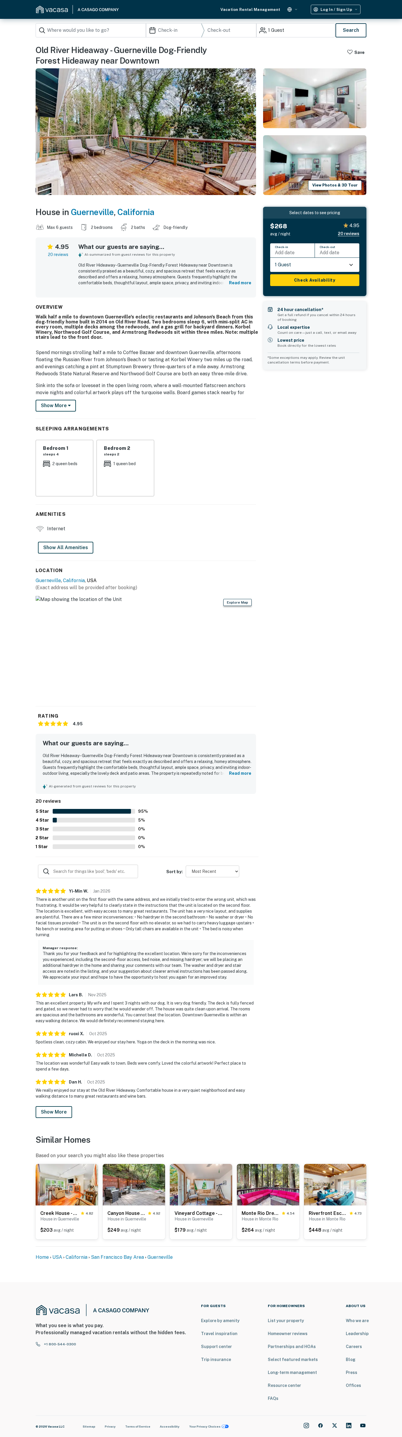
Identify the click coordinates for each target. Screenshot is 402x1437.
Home (42, 1257)
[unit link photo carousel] (67, 1184)
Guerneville (92, 212)
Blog (351, 1359)
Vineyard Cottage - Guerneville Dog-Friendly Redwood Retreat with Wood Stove (200, 1213)
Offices (353, 1385)
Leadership (357, 1333)
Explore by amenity (220, 1320)
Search (351, 30)
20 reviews (58, 254)
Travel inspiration (219, 1333)
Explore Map (237, 602)
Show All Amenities (65, 547)
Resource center (284, 1385)
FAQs (273, 1398)
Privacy (110, 1426)
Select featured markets (293, 1359)
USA (57, 1257)
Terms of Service (137, 1426)
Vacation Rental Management (250, 9)
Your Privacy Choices (204, 1426)
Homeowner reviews (288, 1333)
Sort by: (174, 871)
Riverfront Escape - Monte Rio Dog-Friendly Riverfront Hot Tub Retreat (328, 1213)
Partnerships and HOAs (292, 1346)
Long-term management (292, 1372)
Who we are (357, 1320)
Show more (54, 405)
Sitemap (89, 1426)
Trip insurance (216, 1359)
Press (351, 1372)
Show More (54, 1112)
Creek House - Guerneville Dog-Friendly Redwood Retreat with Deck (59, 1213)
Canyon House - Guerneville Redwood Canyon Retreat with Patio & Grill (126, 1213)
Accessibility (170, 1426)
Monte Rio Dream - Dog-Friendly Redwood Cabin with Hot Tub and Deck (261, 1213)
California (135, 212)
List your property (286, 1320)
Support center (216, 1346)
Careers (354, 1346)
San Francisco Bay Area (117, 1257)
